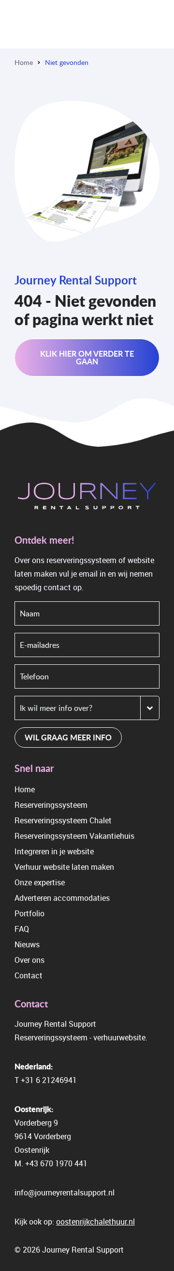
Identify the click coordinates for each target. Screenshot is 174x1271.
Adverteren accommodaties (62, 898)
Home (23, 62)
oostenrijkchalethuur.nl (95, 1221)
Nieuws (27, 944)
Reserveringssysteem (50, 805)
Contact (28, 975)
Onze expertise (39, 882)
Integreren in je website (54, 851)
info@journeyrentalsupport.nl (64, 1192)
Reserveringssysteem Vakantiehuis (74, 836)
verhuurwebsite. (120, 1037)
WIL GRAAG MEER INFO (68, 737)
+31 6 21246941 (49, 1080)
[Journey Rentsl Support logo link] (87, 497)
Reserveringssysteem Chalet (63, 820)
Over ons (29, 960)
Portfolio (29, 913)
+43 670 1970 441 (56, 1163)
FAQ (21, 929)
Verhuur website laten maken (64, 867)
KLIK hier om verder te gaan (87, 357)
